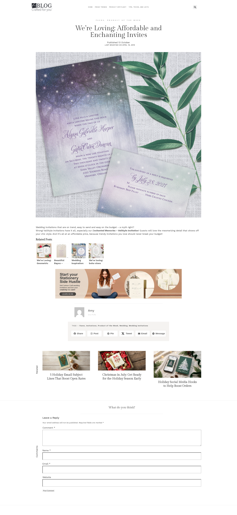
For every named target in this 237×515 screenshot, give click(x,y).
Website (46, 477)
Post (96, 333)
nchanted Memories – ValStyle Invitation (116, 230)
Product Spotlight (117, 7)
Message (160, 333)
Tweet (129, 333)
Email (144, 333)
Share (80, 333)
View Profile (92, 315)
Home (90, 7)
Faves (82, 326)
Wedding (123, 326)
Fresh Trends (101, 7)
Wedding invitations (138, 326)
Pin (112, 333)
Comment (48, 427)
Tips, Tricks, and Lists (139, 7)
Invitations (91, 326)
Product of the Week (108, 326)
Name (46, 450)
